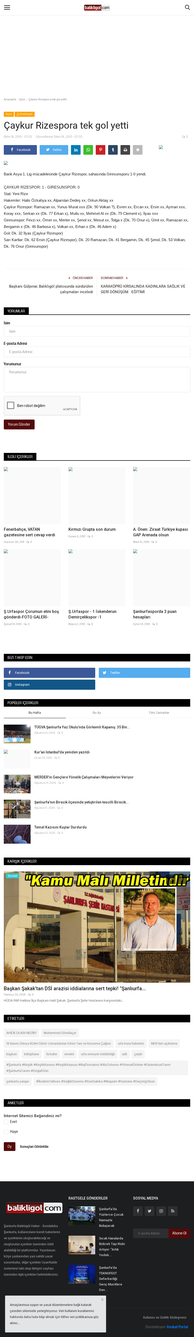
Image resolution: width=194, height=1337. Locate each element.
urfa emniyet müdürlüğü (98, 1054)
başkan (11, 1054)
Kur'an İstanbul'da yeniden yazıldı (62, 752)
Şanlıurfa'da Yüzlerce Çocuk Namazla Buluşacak (111, 1217)
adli (124, 1054)
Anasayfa (10, 99)
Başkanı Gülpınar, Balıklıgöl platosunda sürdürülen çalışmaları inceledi (51, 289)
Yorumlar (16, 311)
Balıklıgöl (26, 114)
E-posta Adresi (15, 343)
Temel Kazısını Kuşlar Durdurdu (60, 827)
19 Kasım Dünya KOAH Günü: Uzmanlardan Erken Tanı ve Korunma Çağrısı (58, 1043)
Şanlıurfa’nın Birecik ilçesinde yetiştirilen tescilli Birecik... (81, 802)
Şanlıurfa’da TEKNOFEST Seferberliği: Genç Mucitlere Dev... (110, 1279)
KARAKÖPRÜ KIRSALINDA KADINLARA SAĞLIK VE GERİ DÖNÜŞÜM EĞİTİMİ (143, 289)
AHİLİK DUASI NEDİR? (21, 1033)
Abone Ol (179, 1233)
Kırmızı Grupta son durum (92, 529)
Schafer (51, 1054)
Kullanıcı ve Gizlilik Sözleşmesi (164, 1317)
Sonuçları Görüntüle (34, 1146)
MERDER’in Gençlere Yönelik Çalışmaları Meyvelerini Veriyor (84, 777)
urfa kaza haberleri (131, 1043)
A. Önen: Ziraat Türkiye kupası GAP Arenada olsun (160, 532)
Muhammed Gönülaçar (60, 1033)
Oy (10, 1146)
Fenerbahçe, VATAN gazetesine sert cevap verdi (29, 532)
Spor (22, 99)
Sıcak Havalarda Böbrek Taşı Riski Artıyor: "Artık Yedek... (112, 1246)
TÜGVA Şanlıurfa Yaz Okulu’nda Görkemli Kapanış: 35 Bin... (82, 727)
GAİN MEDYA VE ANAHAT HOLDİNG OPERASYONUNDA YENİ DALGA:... (84, 988)
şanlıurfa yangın (17, 1081)
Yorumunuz (12, 363)
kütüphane (31, 1054)
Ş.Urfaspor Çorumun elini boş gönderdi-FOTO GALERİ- (31, 614)
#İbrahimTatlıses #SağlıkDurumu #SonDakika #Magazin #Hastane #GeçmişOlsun (95, 1081)
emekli (69, 1054)
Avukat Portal (177, 1326)
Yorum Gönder (19, 424)
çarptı (138, 1054)
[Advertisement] (97, 38)
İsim (7, 323)
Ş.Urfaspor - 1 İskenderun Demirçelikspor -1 (92, 614)
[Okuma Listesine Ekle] (137, 150)
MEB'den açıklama (164, 1043)
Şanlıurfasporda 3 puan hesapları (155, 614)
